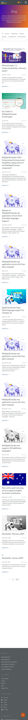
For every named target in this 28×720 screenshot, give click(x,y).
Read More (5, 86)
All (2, 33)
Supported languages (6, 669)
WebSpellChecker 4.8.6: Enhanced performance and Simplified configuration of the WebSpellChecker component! (13, 162)
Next (17, 579)
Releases (21, 33)
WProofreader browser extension (9, 662)
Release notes (4, 688)
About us (3, 683)
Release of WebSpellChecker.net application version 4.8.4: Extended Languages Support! (12, 215)
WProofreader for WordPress (8, 664)
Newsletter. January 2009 (12, 558)
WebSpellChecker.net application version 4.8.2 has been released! (13, 356)
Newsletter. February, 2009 (13, 534)
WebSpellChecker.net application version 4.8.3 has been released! (13, 264)
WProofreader (21, 36)
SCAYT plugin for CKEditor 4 (7, 666)
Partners (3, 681)
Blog (2, 685)
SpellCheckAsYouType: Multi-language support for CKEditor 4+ (13, 310)
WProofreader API (5, 659)
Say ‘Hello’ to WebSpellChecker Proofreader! (9, 114)
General (7, 33)
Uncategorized (12, 36)
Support (4, 36)
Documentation (5, 678)
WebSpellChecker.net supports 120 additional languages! (11, 448)
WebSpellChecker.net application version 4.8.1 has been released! (13, 402)
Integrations (14, 33)
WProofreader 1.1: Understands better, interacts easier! (14, 68)
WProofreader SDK (5, 657)
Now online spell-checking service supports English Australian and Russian (12, 490)
